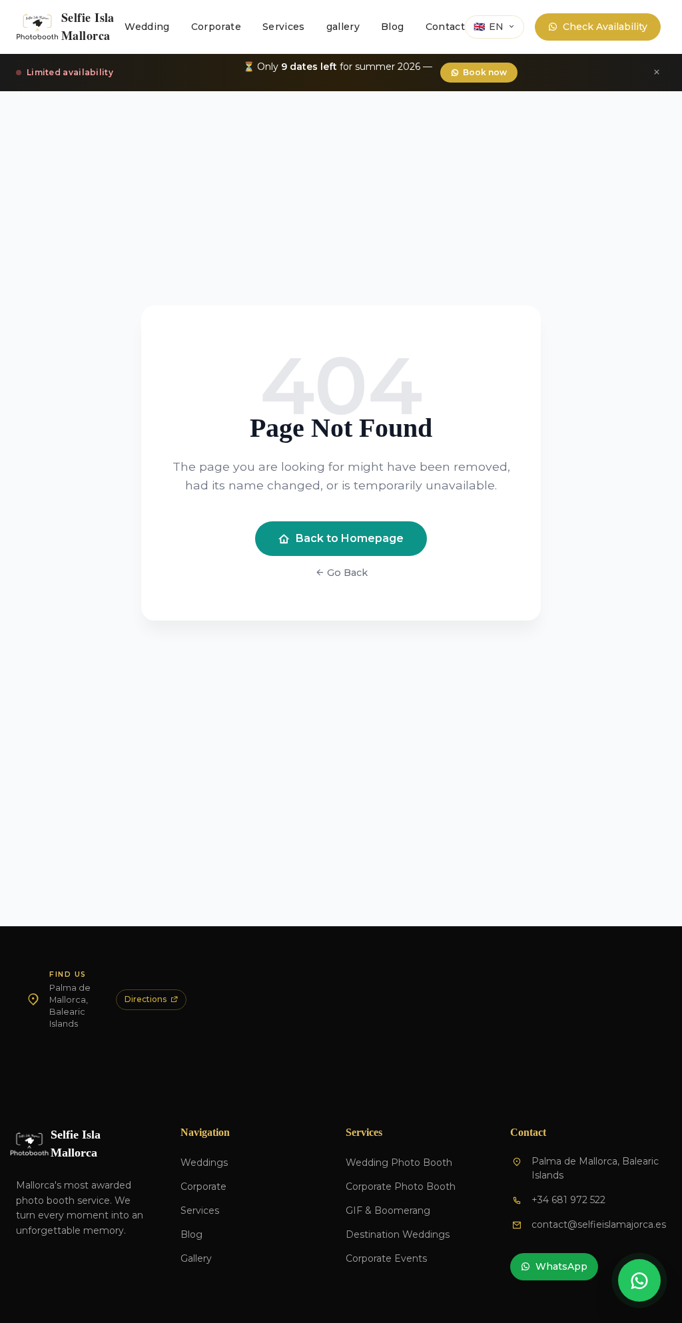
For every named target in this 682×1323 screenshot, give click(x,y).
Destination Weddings (398, 1234)
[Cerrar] (656, 72)
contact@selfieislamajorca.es (598, 1224)
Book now (485, 72)
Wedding (147, 27)
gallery (343, 27)
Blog (392, 27)
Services (283, 27)
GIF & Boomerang (388, 1210)
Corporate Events (386, 1258)
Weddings (204, 1163)
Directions (146, 999)
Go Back (346, 573)
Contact (445, 27)
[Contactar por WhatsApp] (639, 1280)
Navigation (205, 1132)
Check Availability (605, 27)
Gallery (196, 1258)
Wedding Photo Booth (399, 1163)
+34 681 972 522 (568, 1200)
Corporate (216, 27)
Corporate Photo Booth (401, 1186)
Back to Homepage (350, 538)
